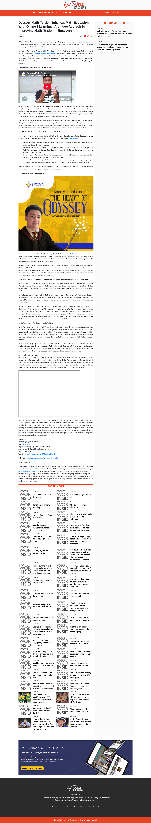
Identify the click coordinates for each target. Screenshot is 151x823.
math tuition (73, 138)
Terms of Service (58, 807)
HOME (35, 12)
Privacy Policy (72, 807)
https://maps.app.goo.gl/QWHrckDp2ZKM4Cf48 (41, 454)
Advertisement (85, 807)
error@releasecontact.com (27, 471)
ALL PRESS (55, 12)
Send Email (26, 444)
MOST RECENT (44, 12)
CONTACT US (66, 12)
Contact (96, 807)
